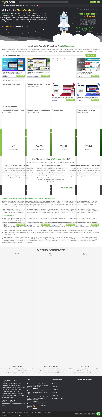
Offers (37, 5)
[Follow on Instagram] (6, 401)
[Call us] (17, 401)
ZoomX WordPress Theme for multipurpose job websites (85, 73)
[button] (93, 2)
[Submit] (67, 2)
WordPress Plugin (20, 5)
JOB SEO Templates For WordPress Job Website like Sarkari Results (62, 98)
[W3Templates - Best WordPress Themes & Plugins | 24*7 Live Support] (9, 2)
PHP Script (32, 5)
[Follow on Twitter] (9, 401)
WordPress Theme (10, 5)
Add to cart (21, 75)
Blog (27, 5)
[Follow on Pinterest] (14, 401)
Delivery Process (46, 412)
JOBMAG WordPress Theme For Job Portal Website (38, 73)
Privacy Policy (56, 395)
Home (3, 5)
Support (54, 392)
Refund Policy (56, 389)
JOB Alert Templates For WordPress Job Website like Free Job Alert (87, 98)
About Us (54, 384)
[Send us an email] (11, 401)
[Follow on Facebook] (3, 401)
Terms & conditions (57, 398)
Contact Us (55, 386)
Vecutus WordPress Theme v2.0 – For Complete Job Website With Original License (12, 74)
